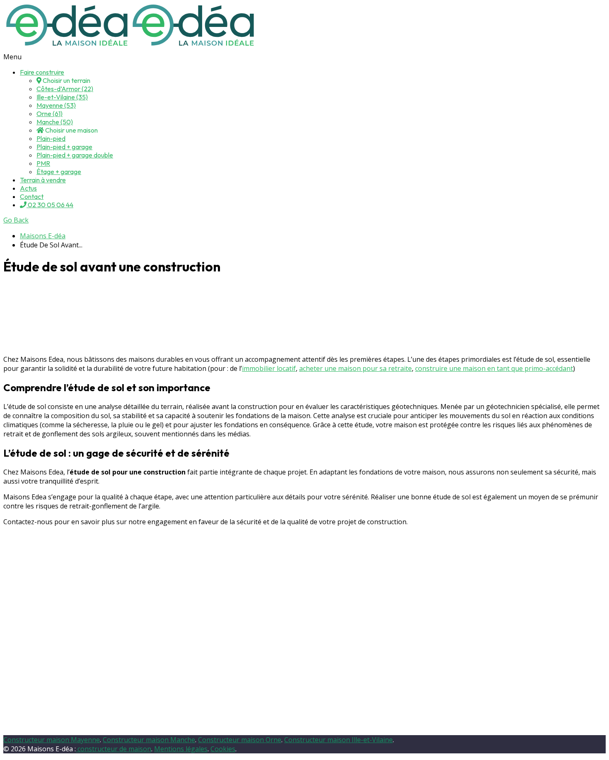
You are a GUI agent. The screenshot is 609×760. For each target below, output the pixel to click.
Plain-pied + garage (64, 147)
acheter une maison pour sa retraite (355, 368)
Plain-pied (50, 138)
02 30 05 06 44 (50, 205)
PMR (43, 163)
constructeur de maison (113, 748)
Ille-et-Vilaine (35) (62, 97)
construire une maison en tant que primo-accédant (494, 368)
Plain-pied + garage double (74, 155)
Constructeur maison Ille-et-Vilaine (338, 739)
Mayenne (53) (56, 105)
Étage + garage (58, 171)
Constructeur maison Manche (149, 739)
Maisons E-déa (42, 235)
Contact (32, 196)
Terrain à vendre (43, 180)
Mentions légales (181, 748)
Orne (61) (49, 113)
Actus (28, 188)
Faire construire (42, 72)
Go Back (16, 220)
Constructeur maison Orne (239, 739)
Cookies (222, 748)
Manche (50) (54, 122)
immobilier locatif (269, 368)
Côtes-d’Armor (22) (64, 89)
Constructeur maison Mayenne (51, 739)
